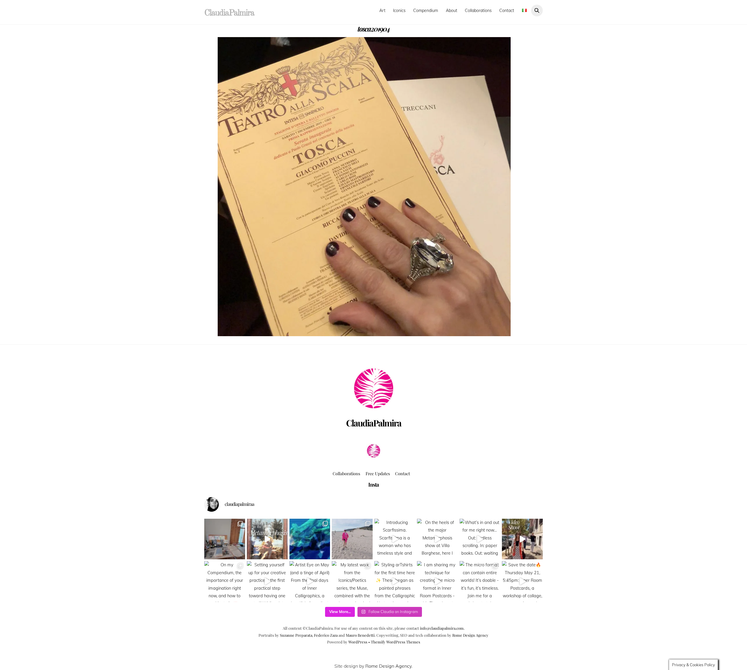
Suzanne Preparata (296, 635)
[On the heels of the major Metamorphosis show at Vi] (437, 539)
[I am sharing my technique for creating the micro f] (437, 581)
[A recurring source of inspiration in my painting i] (267, 539)
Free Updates (378, 473)
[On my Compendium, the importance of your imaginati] (224, 581)
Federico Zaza (326, 635)
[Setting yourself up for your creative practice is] (267, 581)
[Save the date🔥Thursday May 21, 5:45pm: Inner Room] (522, 581)
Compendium (425, 10)
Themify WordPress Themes (395, 641)
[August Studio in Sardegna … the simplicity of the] (224, 539)
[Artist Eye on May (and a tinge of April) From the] (309, 581)
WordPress (357, 641)
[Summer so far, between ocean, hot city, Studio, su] (352, 539)
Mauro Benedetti (360, 635)
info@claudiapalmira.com (442, 628)
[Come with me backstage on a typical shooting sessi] (522, 539)
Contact (506, 10)
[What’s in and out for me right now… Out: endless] (480, 539)
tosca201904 (373, 28)
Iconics (399, 10)
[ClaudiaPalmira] (373, 456)
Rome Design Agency (470, 635)
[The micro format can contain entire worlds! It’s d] (480, 581)
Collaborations (478, 10)
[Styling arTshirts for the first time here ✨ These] (394, 581)
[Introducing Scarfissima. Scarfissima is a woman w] (394, 539)
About (451, 10)
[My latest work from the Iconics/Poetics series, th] (352, 581)
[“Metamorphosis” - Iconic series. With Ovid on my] (309, 539)
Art (382, 10)
